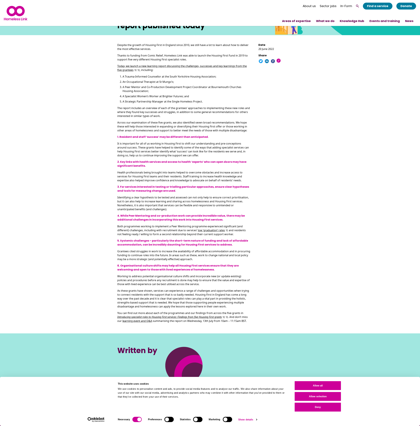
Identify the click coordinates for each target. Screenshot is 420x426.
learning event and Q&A (137, 321)
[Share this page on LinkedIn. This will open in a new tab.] (266, 61)
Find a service (377, 6)
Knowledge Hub (352, 21)
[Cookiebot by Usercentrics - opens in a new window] (96, 419)
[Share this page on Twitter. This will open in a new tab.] (260, 61)
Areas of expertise (296, 21)
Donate (406, 6)
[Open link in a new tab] (138, 70)
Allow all (318, 385)
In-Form (346, 6)
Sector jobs (328, 6)
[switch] (169, 419)
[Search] (357, 6)
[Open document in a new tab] (135, 70)
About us (309, 6)
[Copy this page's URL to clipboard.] (279, 61)
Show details (245, 419)
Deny (318, 407)
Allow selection (318, 396)
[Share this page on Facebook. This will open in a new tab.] (273, 61)
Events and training (384, 21)
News (409, 21)
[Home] (15, 13)
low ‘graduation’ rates (211, 230)
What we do (325, 21)
